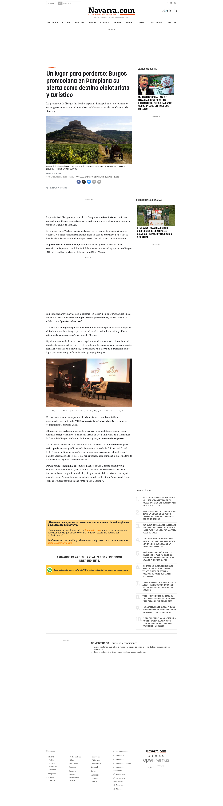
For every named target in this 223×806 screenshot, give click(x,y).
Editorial (52, 781)
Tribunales (53, 767)
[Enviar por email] (94, 181)
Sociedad (52, 770)
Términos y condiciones (123, 643)
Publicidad (120, 760)
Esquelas (171, 22)
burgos (63, 188)
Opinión (92, 22)
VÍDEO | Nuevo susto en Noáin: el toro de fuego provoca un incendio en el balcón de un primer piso (159, 598)
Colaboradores (75, 757)
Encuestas (74, 763)
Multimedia (156, 22)
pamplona (54, 188)
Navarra (66, 22)
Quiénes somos (122, 752)
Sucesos (52, 763)
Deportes (72, 771)
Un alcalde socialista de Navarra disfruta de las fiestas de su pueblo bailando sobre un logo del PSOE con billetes (155, 103)
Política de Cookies (123, 764)
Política (51, 760)
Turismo (119, 785)
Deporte (117, 22)
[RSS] (163, 756)
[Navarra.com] (111, 10)
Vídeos (94, 781)
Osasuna (104, 22)
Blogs (72, 760)
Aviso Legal (120, 774)
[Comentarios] (99, 181)
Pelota (72, 781)
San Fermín (52, 22)
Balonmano (96, 757)
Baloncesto (74, 778)
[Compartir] (78, 181)
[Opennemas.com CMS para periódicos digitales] (156, 763)
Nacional (130, 22)
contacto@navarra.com (60, 543)
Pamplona (79, 22)
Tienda (119, 789)
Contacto (120, 756)
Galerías (95, 778)
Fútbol (72, 774)
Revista (143, 22)
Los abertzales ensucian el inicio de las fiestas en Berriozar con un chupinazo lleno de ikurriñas (159, 609)
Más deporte (96, 763)
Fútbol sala (96, 760)
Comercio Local (93, 530)
